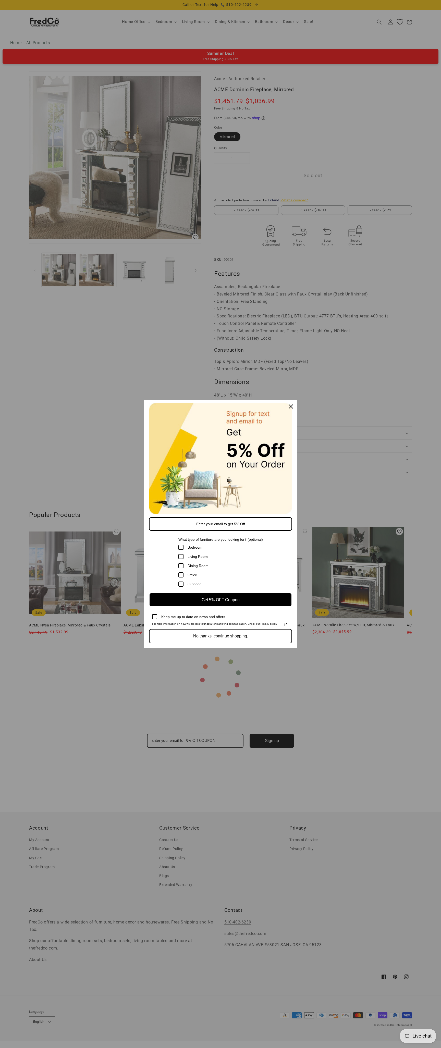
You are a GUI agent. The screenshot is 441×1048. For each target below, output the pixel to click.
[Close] (291, 406)
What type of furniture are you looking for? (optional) (220, 539)
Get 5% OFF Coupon (221, 600)
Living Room (198, 556)
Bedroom (195, 547)
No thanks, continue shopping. (220, 636)
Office (192, 575)
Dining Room (198, 566)
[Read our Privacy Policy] (286, 625)
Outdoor (194, 584)
